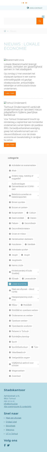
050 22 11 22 (9, 401)
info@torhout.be (10, 404)
